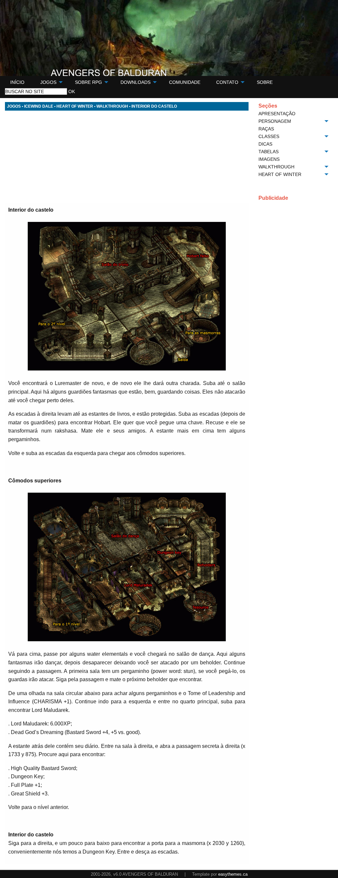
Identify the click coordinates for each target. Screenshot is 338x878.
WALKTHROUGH (112, 106)
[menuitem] (17, 82)
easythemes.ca (233, 874)
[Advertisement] (127, 157)
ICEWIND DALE (38, 106)
